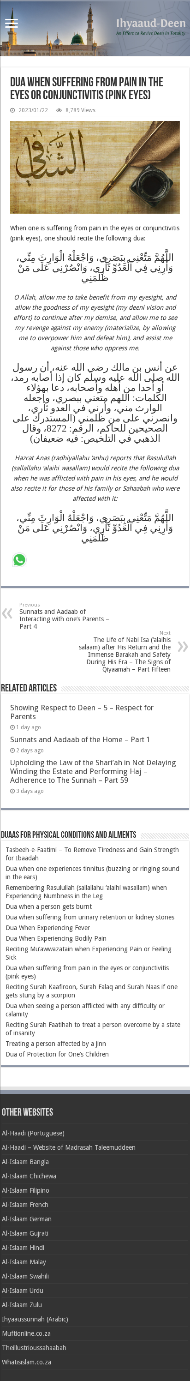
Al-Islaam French (25, 1204)
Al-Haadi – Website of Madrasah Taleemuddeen (69, 1147)
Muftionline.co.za (26, 1333)
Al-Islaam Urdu (22, 1290)
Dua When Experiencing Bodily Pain (56, 938)
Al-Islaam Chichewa (29, 1176)
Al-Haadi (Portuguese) (33, 1133)
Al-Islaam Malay (24, 1262)
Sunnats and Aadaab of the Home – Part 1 (80, 739)
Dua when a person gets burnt (49, 906)
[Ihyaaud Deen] (95, 28)
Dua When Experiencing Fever (48, 927)
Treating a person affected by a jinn (56, 1043)
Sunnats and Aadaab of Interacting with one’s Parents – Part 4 (64, 616)
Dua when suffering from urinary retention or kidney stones (90, 917)
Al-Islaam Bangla (25, 1161)
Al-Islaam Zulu (22, 1305)
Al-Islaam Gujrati (25, 1233)
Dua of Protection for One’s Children (57, 1054)
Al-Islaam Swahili (25, 1276)
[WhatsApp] (19, 561)
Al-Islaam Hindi (23, 1247)
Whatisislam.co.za (26, 1362)
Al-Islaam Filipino (25, 1190)
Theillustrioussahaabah (34, 1347)
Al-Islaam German (27, 1219)
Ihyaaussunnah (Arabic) (35, 1319)
